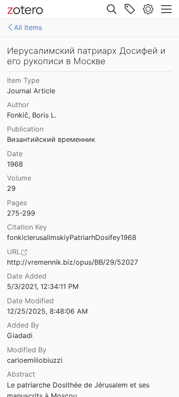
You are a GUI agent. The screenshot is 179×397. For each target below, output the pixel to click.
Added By (23, 325)
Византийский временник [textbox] (51, 139)
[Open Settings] (148, 9)
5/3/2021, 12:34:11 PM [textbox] (43, 286)
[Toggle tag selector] (130, 9)
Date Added (26, 276)
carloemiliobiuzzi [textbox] (35, 360)
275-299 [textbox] (21, 213)
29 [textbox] (11, 188)
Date (15, 153)
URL (13, 251)
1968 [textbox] (15, 164)
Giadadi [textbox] (20, 335)
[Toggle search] (112, 9)
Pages (17, 202)
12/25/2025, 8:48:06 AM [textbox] (47, 311)
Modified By (26, 349)
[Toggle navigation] (166, 9)
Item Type (23, 80)
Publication (25, 129)
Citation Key (27, 227)
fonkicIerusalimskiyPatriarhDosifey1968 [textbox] (71, 237)
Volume (19, 178)
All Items (28, 27)
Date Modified (30, 300)
